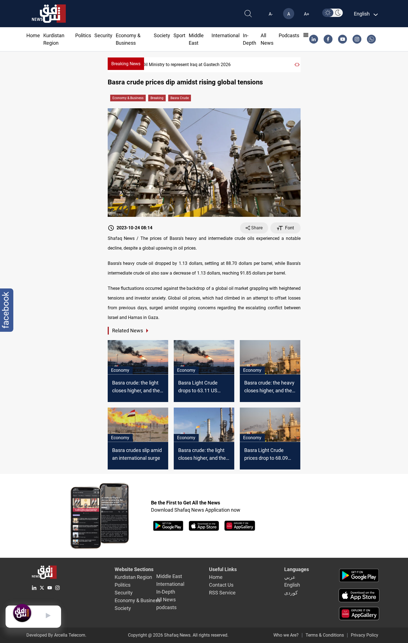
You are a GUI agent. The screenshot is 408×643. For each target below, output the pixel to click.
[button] (296, 64)
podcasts (289, 35)
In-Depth (165, 592)
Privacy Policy (364, 635)
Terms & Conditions (325, 635)
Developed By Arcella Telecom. (56, 635)
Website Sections (134, 569)
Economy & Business (127, 98)
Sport (179, 35)
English (292, 585)
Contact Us (221, 585)
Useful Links (223, 569)
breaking (156, 98)
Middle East (169, 576)
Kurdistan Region (133, 577)
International (225, 35)
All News (166, 599)
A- (271, 14)
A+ (306, 14)
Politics (83, 35)
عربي (290, 577)
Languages (296, 569)
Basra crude (179, 98)
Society (162, 35)
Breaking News (125, 63)
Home (33, 35)
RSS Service (222, 593)
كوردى (291, 593)
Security (103, 35)
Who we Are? (286, 635)
